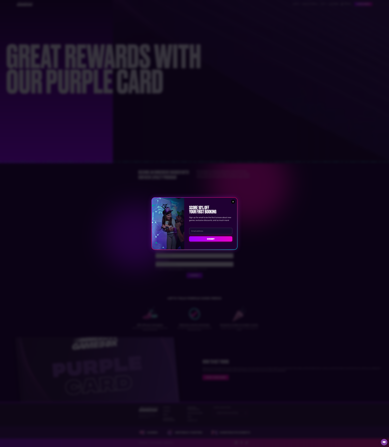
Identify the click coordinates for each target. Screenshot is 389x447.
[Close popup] (233, 202)
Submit (211, 239)
